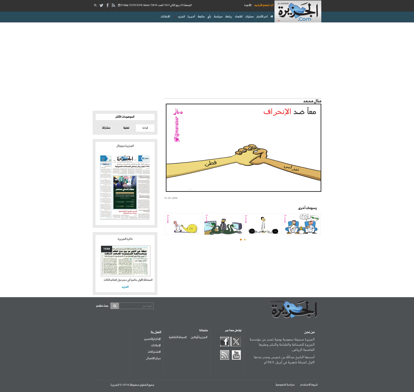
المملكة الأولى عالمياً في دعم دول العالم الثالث (128, 280)
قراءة (145, 128)
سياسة (218, 16)
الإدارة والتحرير (152, 338)
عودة (246, 5)
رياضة (228, 16)
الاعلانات (165, 16)
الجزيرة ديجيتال (125, 146)
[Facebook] (107, 5)
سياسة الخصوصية (285, 385)
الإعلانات (156, 345)
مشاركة (106, 128)
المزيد (181, 16)
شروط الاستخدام (309, 385)
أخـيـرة (191, 16)
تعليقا (126, 128)
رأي (209, 16)
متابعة (201, 16)
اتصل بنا (156, 332)
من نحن (309, 332)
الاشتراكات (154, 351)
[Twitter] (101, 5)
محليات (249, 16)
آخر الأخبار (262, 16)
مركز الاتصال (153, 358)
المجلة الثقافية (178, 337)
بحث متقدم (102, 306)
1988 (106, 249)
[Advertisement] (207, 59)
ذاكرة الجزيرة (125, 239)
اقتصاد (238, 16)
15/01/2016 (156, 5)
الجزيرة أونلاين (199, 337)
